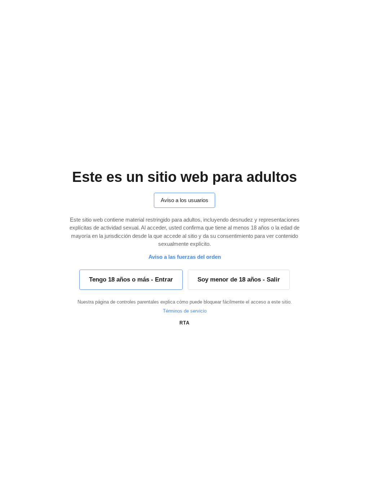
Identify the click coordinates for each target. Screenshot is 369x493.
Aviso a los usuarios (184, 200)
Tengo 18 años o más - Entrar (131, 279)
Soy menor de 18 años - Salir (238, 279)
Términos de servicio (184, 311)
